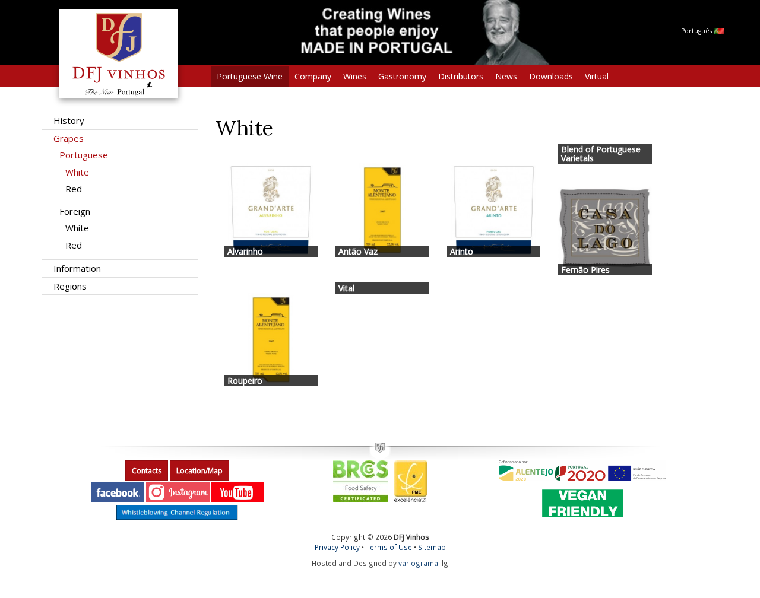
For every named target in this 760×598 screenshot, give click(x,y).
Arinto (461, 251)
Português (697, 31)
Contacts (147, 471)
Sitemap (432, 547)
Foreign (74, 211)
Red (73, 189)
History (68, 120)
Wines (354, 76)
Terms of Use (389, 547)
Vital (346, 288)
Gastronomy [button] (402, 76)
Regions (70, 286)
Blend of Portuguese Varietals (601, 154)
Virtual (597, 76)
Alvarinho (245, 251)
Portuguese (83, 155)
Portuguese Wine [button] (250, 76)
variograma (418, 563)
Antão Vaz (358, 251)
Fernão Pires (585, 269)
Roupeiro (244, 380)
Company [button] (312, 76)
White (77, 172)
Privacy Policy (337, 547)
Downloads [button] (551, 76)
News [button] (506, 76)
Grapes (68, 138)
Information (77, 268)
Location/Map (199, 471)
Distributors (460, 76)
